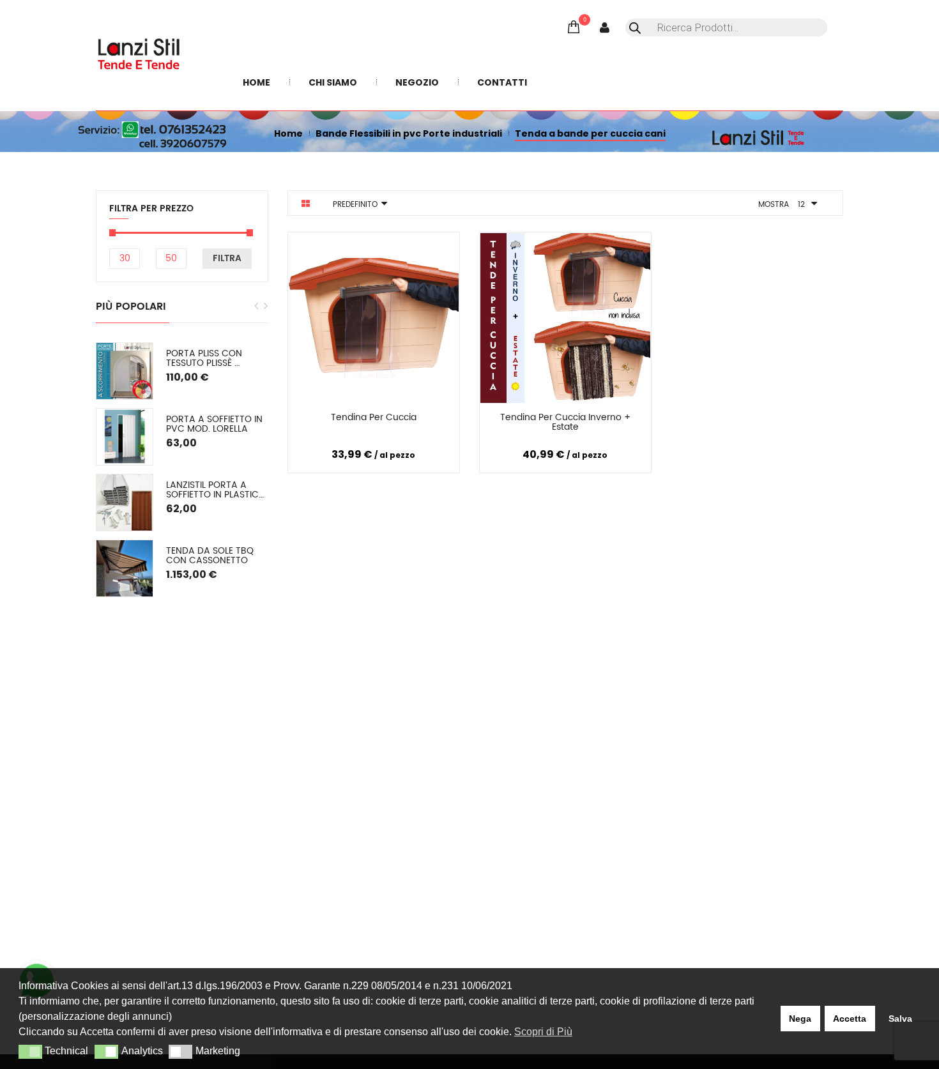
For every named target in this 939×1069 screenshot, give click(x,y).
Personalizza (326, 420)
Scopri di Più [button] (543, 1031)
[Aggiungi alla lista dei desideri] (435, 420)
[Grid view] (306, 204)
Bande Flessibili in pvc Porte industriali (409, 133)
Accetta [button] (849, 1018)
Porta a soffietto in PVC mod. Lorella (215, 424)
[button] (30, 1052)
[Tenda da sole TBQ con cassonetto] (124, 568)
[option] (182, 469)
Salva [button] (900, 1018)
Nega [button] (800, 1018)
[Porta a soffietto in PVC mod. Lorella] (124, 437)
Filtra (227, 258)
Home (288, 133)
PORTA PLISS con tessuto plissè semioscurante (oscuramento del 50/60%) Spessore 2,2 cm (217, 358)
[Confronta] (388, 420)
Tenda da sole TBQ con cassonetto (211, 556)
